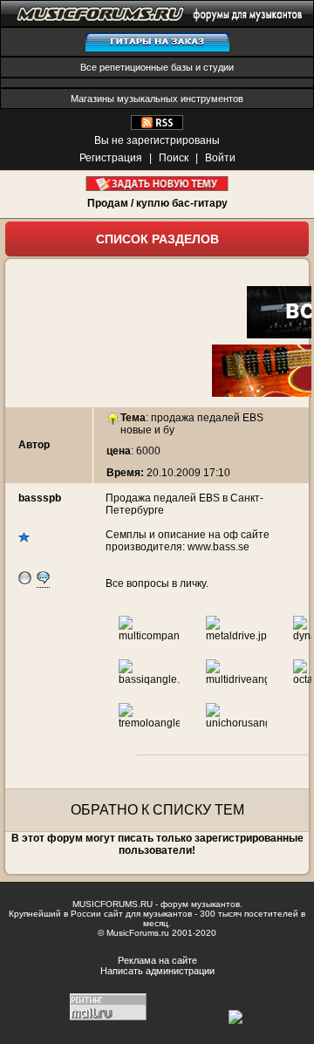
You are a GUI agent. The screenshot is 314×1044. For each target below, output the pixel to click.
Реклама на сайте (157, 960)
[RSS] (157, 126)
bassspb (39, 498)
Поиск (173, 158)
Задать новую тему (157, 183)
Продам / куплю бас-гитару (157, 203)
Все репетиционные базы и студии (157, 67)
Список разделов (157, 239)
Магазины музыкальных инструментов (157, 98)
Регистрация (110, 158)
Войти (220, 158)
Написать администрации (157, 971)
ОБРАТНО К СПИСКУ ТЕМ (157, 809)
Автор (34, 445)
